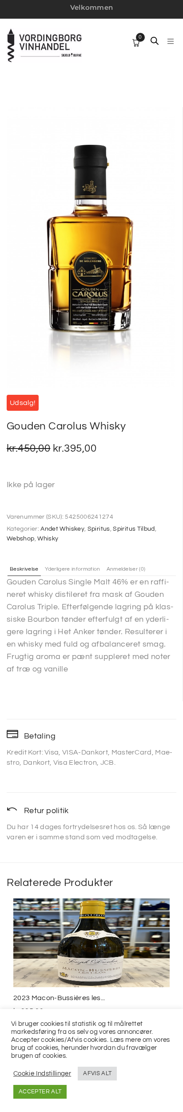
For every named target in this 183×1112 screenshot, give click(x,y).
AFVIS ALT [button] (97, 1073)
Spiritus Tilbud (134, 529)
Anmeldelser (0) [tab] (126, 569)
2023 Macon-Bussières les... (59, 997)
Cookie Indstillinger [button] (42, 1073)
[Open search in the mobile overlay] (154, 41)
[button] (171, 41)
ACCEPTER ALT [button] (40, 1091)
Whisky (47, 539)
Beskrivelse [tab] (24, 569)
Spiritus (99, 529)
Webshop (21, 539)
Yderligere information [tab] (72, 569)
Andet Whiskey (62, 529)
